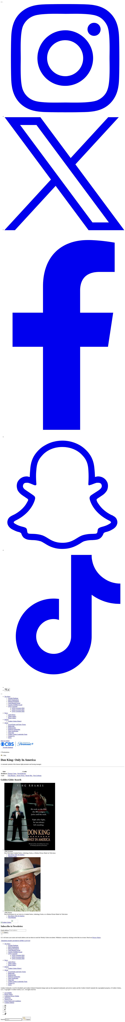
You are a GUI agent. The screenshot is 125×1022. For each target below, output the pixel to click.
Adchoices (7, 997)
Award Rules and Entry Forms (17, 724)
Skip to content (5, 741)
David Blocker (21, 773)
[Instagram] (64, 116)
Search (3, 1019)
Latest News (11, 714)
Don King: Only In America (16, 854)
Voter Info (11, 733)
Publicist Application (14, 729)
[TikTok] (64, 687)
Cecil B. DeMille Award (15, 705)
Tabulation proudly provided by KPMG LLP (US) (15, 940)
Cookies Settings (9, 1002)
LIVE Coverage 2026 (18, 711)
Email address (5, 930)
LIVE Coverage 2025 (18, 710)
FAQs (10, 737)
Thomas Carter (12, 773)
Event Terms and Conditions (12, 1001)
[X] (64, 229)
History (6, 719)
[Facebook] (64, 437)
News (6, 713)
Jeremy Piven (21, 775)
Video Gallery (12, 716)
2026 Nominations (13, 700)
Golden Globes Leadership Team (17, 734)
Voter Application (13, 731)
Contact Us (11, 736)
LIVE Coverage (12, 706)
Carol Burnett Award (14, 703)
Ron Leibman (37, 775)
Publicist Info (12, 728)
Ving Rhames (12, 775)
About (6, 723)
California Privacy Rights (11, 996)
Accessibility (8, 992)
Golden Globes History (15, 721)
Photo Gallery (12, 718)
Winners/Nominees (13, 701)
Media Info (11, 726)
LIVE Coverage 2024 (18, 708)
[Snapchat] (64, 550)
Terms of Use (8, 999)
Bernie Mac (29, 775)
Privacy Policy (96, 937)
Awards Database (13, 698)
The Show (7, 696)
